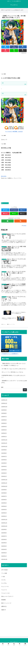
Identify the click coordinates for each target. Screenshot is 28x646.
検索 (2, 387)
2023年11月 (4, 483)
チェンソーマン (5, 203)
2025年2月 (4, 433)
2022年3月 (4, 549)
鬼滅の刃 (3, 609)
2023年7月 (4, 496)
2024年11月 (4, 443)
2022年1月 (4, 556)
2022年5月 (4, 542)
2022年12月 (4, 519)
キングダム (4, 583)
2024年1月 (4, 476)
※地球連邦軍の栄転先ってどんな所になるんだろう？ (13, 376)
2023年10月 (4, 486)
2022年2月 (4, 552)
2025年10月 (4, 406)
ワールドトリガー (5, 593)
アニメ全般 (4, 573)
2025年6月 (4, 420)
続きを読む (4, 176)
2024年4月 (4, 466)
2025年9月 (4, 410)
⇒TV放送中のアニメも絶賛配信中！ (10, 353)
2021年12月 (4, 559)
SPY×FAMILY (4, 569)
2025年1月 (4, 436)
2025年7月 (4, 416)
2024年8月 (4, 453)
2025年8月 (4, 413)
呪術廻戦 (3, 599)
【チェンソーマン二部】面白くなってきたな (12, 372)
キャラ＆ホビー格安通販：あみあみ (14, 131)
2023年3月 (4, 509)
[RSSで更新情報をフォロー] (20, 221)
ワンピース (4, 589)
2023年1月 (4, 516)
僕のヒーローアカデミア (7, 596)
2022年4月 (4, 546)
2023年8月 (4, 493)
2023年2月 (4, 513)
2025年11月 (4, 403)
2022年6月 (4, 539)
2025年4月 (4, 426)
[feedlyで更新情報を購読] (7, 221)
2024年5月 (4, 463)
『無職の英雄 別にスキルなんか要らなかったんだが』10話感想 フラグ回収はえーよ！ (13, 364)
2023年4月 (4, 506)
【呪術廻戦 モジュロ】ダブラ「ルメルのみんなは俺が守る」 (14, 381)
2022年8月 (4, 532)
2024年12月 (4, 440)
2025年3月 (4, 430)
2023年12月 (4, 479)
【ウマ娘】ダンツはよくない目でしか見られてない (13, 368)
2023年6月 (4, 499)
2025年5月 (4, 423)
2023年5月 (4, 503)
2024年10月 (4, 446)
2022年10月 (4, 526)
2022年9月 (4, 529)
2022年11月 (4, 523)
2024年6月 (4, 459)
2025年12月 (4, 400)
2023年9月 (4, 489)
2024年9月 (4, 449)
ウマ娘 (3, 576)
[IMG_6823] (12, 122)
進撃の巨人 (4, 606)
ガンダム (3, 579)
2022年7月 (4, 536)
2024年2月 (4, 473)
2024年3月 (4, 469)
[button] (25, 322)
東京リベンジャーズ (6, 603)
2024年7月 (4, 456)
